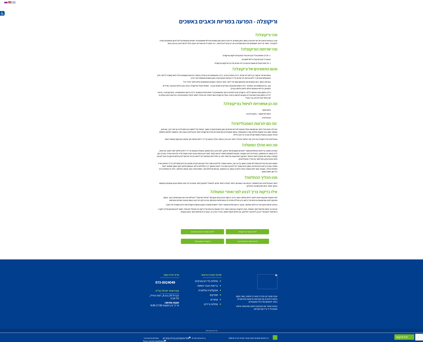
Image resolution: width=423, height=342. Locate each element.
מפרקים (214, 295)
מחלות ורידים (211, 304)
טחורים (214, 299)
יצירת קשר (402, 337)
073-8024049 (165, 282)
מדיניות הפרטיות (211, 330)
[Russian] (6, 3)
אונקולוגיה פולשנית (208, 290)
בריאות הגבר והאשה (207, 285)
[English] (10, 3)
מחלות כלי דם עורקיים (206, 281)
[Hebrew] (14, 3)
